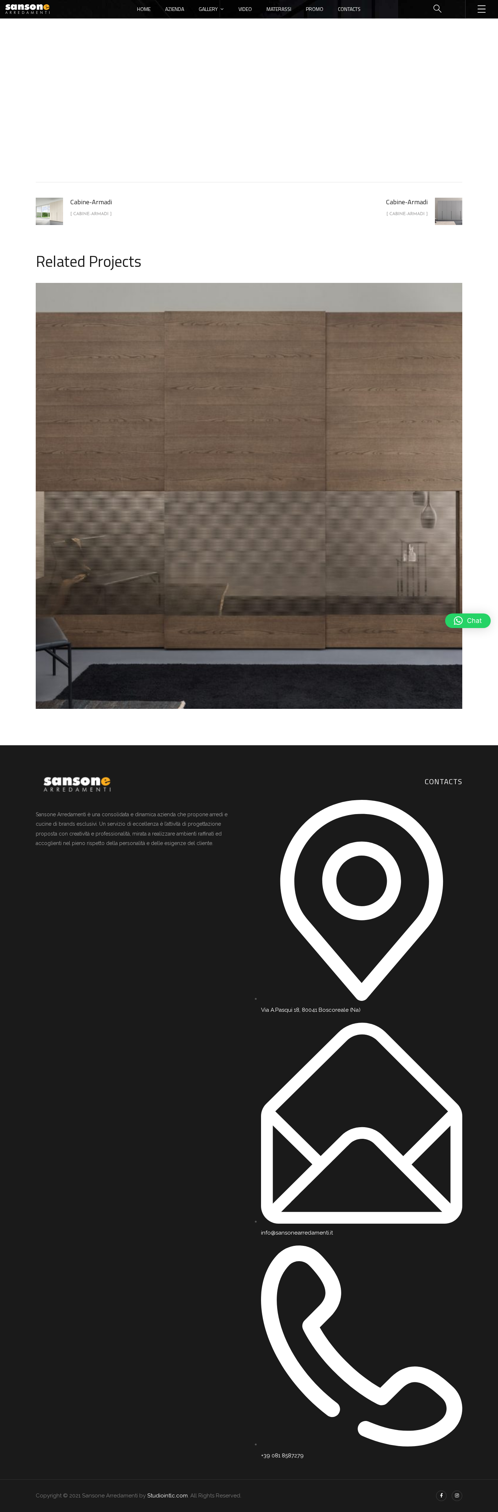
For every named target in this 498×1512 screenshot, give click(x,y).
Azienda (174, 9)
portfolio (214, 121)
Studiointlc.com (167, 1495)
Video (245, 9)
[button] (468, 620)
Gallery (208, 9)
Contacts (349, 9)
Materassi (278, 9)
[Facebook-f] (441, 1496)
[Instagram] (457, 1496)
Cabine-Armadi (257, 121)
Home (144, 9)
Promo (314, 9)
